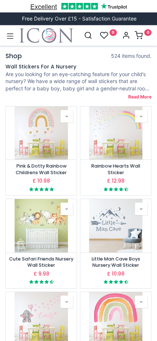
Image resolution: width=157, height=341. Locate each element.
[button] (67, 116)
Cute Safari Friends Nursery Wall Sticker (41, 262)
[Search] (88, 36)
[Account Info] (126, 36)
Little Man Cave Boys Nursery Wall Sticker (116, 262)
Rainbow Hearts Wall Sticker (115, 169)
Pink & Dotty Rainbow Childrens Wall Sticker (41, 169)
